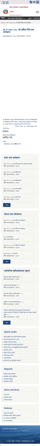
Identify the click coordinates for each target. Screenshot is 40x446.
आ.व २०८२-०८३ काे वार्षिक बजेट (12, 172)
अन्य (7, 205)
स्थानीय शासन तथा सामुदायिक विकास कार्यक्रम (16, 347)
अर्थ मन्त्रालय (7, 358)
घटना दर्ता (6, 394)
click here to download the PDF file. (18, 124)
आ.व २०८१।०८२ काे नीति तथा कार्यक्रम (14, 228)
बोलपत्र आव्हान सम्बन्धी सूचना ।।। (13, 277)
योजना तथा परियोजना (9, 135)
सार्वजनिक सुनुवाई (8, 379)
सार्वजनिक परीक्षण (8, 381)
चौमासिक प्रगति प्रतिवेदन (10, 376)
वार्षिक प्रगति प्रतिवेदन (10, 374)
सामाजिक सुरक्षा (8, 397)
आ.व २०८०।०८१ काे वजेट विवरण (13, 189)
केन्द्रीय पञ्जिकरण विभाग (10, 342)
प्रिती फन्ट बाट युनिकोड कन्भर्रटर (12, 360)
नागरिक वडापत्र (8, 400)
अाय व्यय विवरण (8, 237)
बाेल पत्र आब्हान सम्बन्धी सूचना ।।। (13, 293)
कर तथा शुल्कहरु (8, 420)
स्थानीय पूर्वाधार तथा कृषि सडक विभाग (13, 344)
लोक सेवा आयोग (8, 350)
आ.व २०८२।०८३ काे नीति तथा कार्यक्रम (14, 220)
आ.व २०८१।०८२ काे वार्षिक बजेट (12, 180)
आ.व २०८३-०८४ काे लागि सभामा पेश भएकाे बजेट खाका (18, 164)
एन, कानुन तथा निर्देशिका (10, 418)
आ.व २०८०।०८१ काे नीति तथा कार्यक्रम (14, 245)
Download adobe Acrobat (27, 122)
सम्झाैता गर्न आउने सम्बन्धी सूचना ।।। (13, 302)
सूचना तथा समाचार (8, 413)
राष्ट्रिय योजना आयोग (9, 352)
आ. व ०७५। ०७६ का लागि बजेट (12, 197)
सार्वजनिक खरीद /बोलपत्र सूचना (12, 415)
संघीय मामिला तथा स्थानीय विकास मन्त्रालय (15, 336)
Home (3, 22)
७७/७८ (5, 141)
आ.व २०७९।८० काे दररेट (10, 253)
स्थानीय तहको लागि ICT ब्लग (11, 339)
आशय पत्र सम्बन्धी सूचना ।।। (12, 285)
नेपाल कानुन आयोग (8, 355)
